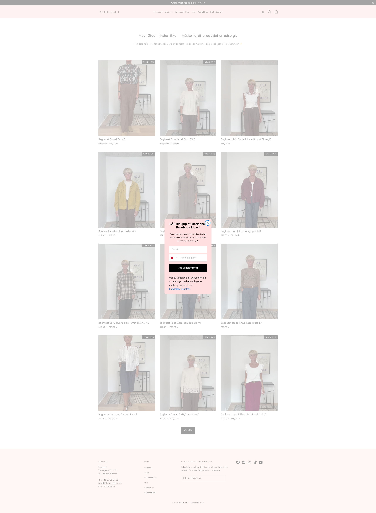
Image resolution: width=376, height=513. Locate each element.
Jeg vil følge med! (188, 267)
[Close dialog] (207, 223)
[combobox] (174, 257)
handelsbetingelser (179, 289)
